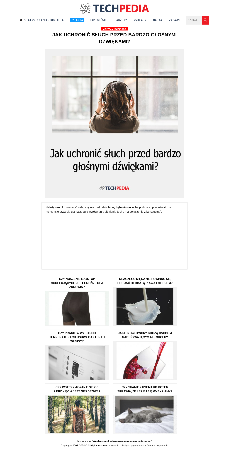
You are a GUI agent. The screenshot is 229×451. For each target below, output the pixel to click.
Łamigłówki (99, 20)
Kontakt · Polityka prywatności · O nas (132, 445)
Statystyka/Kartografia (44, 20)
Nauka (157, 20)
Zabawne (175, 20)
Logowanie (162, 445)
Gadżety (120, 20)
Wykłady (140, 20)
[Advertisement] (114, 239)
